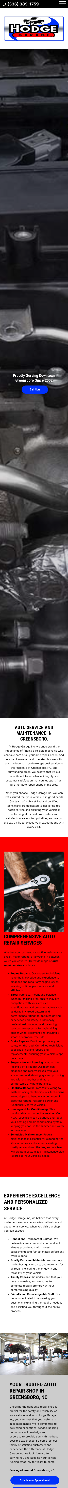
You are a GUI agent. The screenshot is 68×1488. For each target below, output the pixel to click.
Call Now (35, 389)
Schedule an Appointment (35, 1480)
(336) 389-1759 (23, 4)
